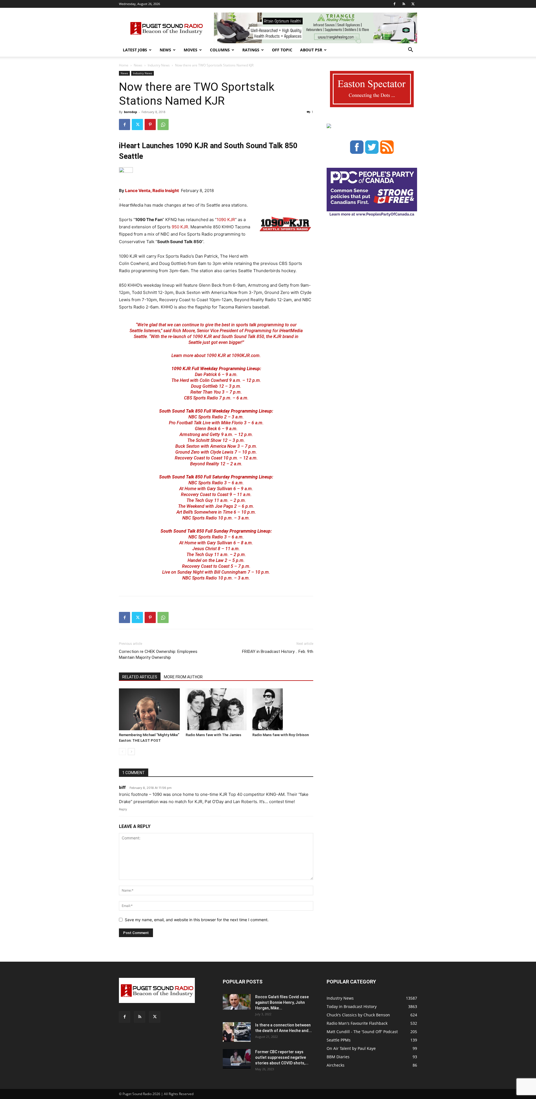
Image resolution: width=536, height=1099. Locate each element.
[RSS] (403, 4)
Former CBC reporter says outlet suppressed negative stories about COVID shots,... (281, 1057)
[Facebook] (394, 4)
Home (123, 65)
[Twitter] (413, 4)
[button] (410, 50)
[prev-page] (122, 751)
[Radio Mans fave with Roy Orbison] (282, 709)
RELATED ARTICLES (139, 677)
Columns (220, 49)
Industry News (159, 65)
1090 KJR (226, 219)
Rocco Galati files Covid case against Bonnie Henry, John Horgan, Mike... (282, 1002)
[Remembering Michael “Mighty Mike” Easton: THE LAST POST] (149, 709)
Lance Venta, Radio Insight (152, 190)
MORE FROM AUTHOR (183, 677)
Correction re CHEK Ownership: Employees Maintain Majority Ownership (158, 654)
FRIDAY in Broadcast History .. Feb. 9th (277, 651)
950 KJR (180, 226)
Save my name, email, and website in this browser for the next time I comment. (197, 919)
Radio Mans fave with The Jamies (213, 735)
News (165, 49)
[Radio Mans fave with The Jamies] (216, 709)
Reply (123, 809)
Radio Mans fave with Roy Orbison (280, 735)
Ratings (250, 49)
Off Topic (282, 49)
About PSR (311, 49)
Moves (190, 49)
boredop (130, 112)
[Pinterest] (150, 124)
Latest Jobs (135, 49)
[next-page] (131, 751)
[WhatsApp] (163, 124)
